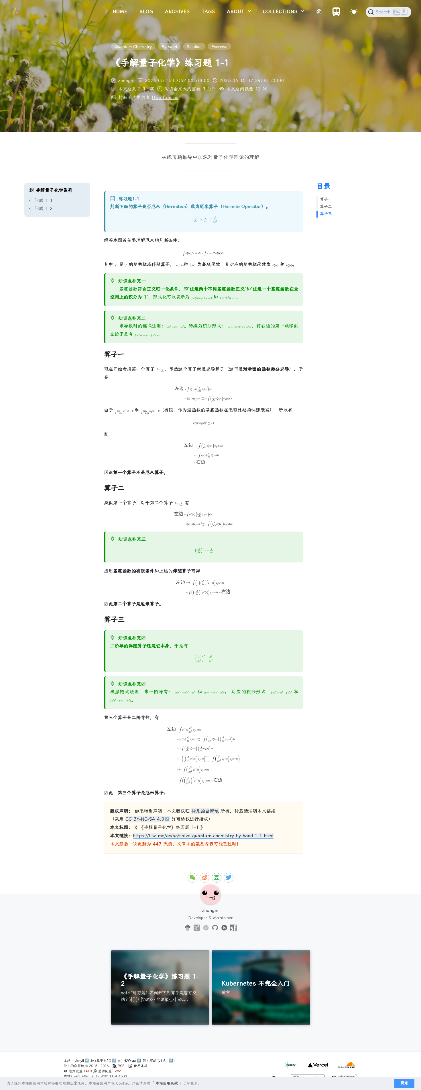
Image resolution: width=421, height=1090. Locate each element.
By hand (169, 46)
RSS (121, 1066)
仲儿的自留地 (205, 811)
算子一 (326, 199)
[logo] (15, 12)
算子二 (326, 206)
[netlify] (291, 1068)
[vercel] (317, 1068)
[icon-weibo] (204, 877)
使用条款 (140, 1066)
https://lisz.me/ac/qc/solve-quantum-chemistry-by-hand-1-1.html (203, 835)
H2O (107, 1061)
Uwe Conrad (165, 97)
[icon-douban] (216, 877)
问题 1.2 (43, 208)
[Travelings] (336, 14)
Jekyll (79, 1061)
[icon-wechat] (192, 877)
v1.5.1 (163, 1061)
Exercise (219, 46)
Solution (194, 46)
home (120, 11)
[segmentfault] (233, 928)
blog (146, 11)
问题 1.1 (43, 200)
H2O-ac (130, 1061)
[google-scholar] (187, 928)
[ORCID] (206, 928)
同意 (404, 1083)
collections (281, 11)
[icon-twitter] (228, 877)
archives (177, 11)
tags (208, 11)
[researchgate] (197, 928)
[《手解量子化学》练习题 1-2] (160, 987)
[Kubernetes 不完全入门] (261, 987)
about (236, 11)
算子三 (326, 213)
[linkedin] (224, 928)
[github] (215, 928)
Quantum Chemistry (133, 46)
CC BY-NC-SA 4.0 (144, 819)
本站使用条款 (167, 1083)
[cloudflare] (344, 1068)
